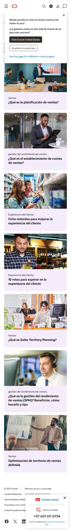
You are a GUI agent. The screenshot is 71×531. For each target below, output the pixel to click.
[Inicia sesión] (58, 6)
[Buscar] (44, 6)
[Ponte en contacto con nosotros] (65, 6)
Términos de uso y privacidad (37, 488)
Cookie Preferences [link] (13, 494)
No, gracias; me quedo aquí (24, 48)
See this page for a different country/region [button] (32, 56)
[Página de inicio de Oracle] (14, 6)
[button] (6, 6)
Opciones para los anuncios (38, 494)
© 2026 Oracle (11, 488)
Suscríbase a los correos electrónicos (21, 504)
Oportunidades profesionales (17, 499)
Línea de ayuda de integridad (17, 510)
